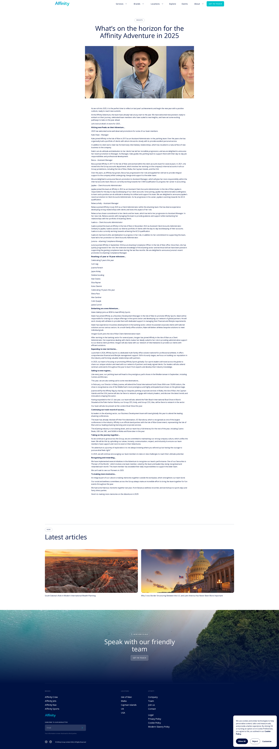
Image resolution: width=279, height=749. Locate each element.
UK (122, 708)
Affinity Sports (52, 708)
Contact (152, 708)
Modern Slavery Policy (159, 726)
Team (151, 700)
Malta (124, 700)
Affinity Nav (50, 704)
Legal (150, 714)
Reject (255, 741)
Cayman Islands (128, 704)
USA (123, 712)
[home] (62, 4)
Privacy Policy (154, 718)
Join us (151, 704)
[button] (121, 4)
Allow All (242, 741)
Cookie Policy (154, 722)
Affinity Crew (51, 697)
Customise (266, 741)
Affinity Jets (50, 700)
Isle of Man (126, 697)
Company (153, 697)
